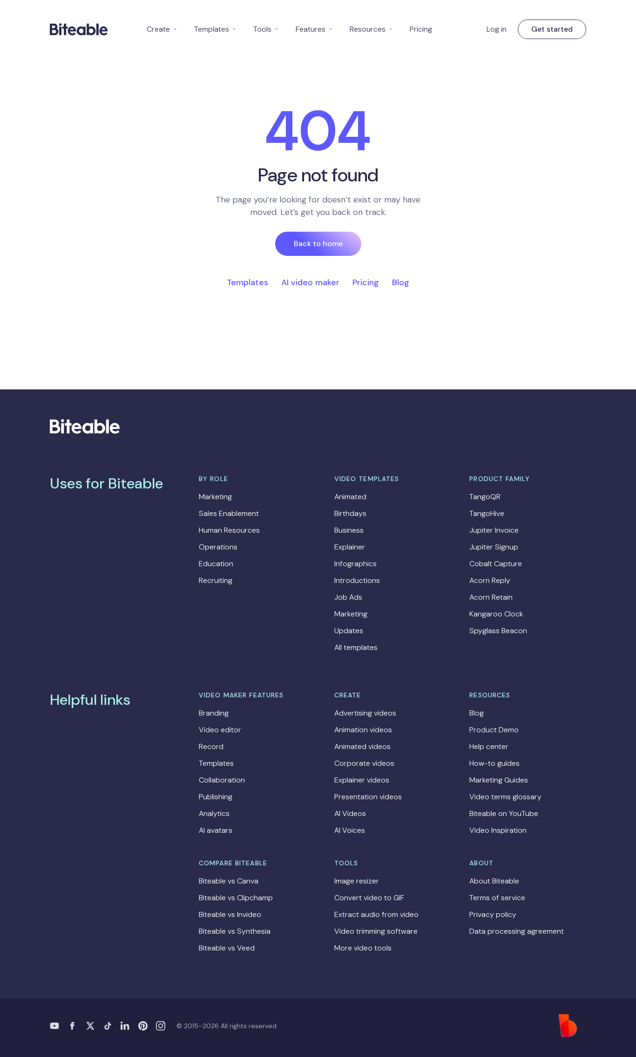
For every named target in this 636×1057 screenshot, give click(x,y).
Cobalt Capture (495, 564)
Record (211, 746)
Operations (218, 547)
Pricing (421, 29)
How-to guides (494, 763)
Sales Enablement (229, 513)
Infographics (355, 564)
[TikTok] (107, 1025)
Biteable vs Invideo (230, 914)
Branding (214, 713)
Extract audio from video (376, 914)
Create (162, 29)
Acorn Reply (489, 580)
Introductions (357, 580)
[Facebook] (72, 1025)
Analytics (214, 813)
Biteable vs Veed (227, 948)
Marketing (215, 497)
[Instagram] (160, 1025)
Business (349, 530)
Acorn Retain (491, 597)
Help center (488, 746)
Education (216, 564)
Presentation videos (368, 797)
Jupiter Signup (493, 547)
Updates (348, 631)
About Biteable (494, 881)
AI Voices (349, 830)
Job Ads (348, 597)
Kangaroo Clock (496, 614)
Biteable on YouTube (503, 813)
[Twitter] (90, 1025)
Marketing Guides (498, 780)
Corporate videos (364, 763)
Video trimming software (376, 931)
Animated (350, 497)
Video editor (220, 730)
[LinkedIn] (125, 1025)
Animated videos (362, 746)
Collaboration (222, 780)
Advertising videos (365, 713)
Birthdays (350, 513)
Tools (266, 29)
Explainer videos (361, 780)
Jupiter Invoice (494, 530)
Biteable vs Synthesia (235, 931)
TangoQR (485, 497)
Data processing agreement (516, 931)
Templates (215, 29)
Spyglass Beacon (498, 631)
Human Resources (229, 530)
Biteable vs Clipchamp (236, 898)
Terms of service (497, 898)
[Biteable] (79, 29)
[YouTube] (54, 1025)
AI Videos (350, 813)
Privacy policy (492, 914)
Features (314, 29)
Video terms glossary (505, 797)
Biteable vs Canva (228, 881)
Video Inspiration (498, 830)
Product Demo (494, 730)
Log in (497, 29)
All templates (356, 647)
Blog (400, 282)
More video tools (363, 948)
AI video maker (310, 282)
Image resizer (356, 881)
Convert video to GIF (369, 898)
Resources (371, 29)
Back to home (318, 243)
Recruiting (215, 580)
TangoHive (486, 513)
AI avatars (215, 830)
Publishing (215, 797)
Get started (552, 29)
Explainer (349, 547)
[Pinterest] (143, 1025)
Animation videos (363, 730)
